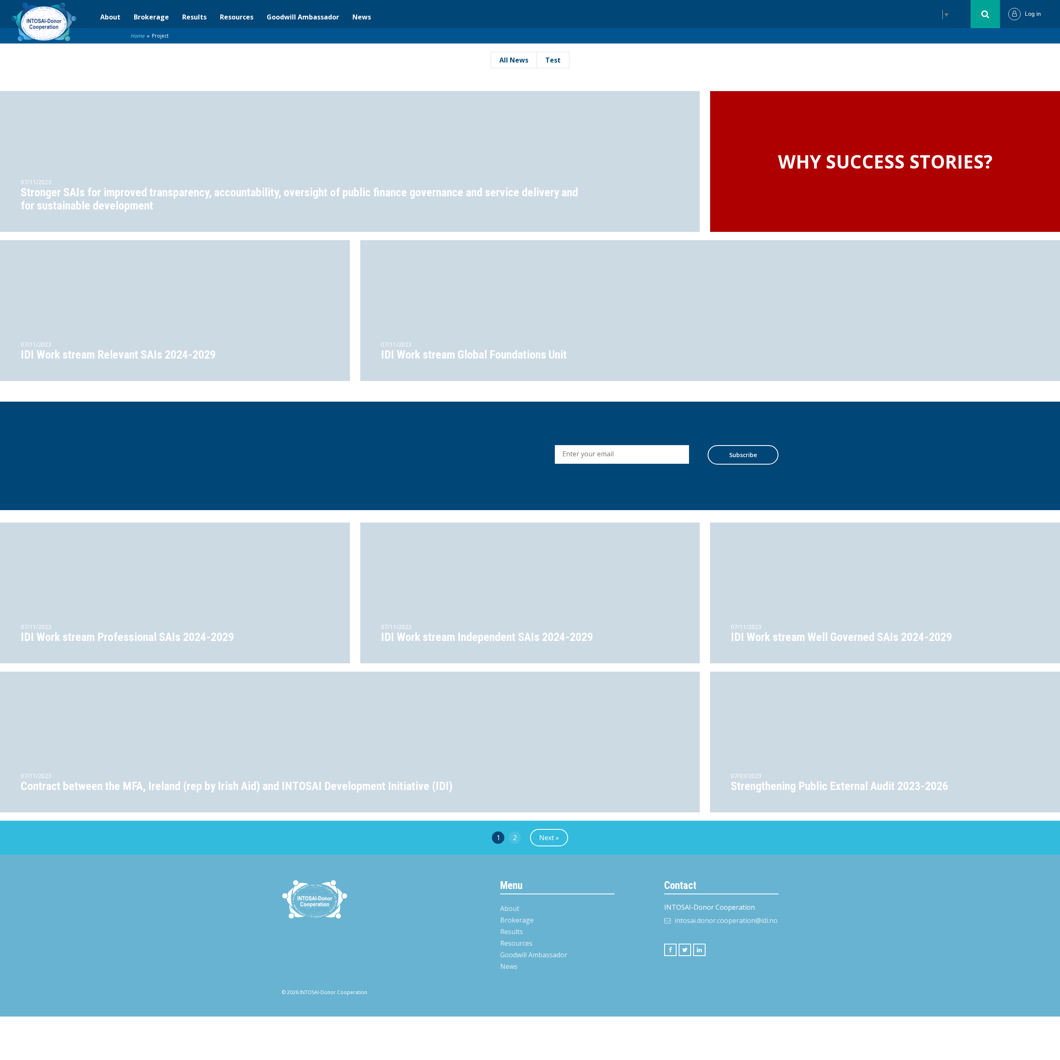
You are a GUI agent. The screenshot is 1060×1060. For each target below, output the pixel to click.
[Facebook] (670, 950)
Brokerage (151, 17)
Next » (549, 837)
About (110, 17)
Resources (236, 17)
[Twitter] (685, 950)
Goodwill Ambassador (303, 17)
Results (194, 17)
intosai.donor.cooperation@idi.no (726, 920)
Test (553, 60)
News (361, 17)
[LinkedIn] (699, 950)
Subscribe (743, 455)
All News (513, 60)
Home (137, 35)
